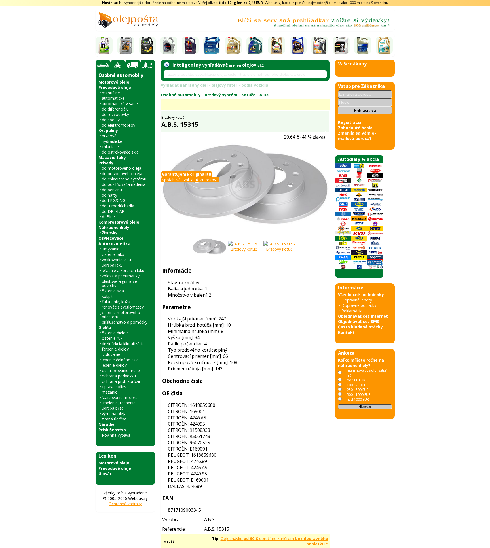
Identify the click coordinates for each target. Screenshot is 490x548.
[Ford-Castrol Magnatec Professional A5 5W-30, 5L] (254, 45)
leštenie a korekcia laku (123, 270)
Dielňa (104, 327)
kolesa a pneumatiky (121, 276)
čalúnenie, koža (116, 301)
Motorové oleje (113, 82)
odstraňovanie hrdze (121, 370)
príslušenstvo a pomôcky (124, 322)
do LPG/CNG (113, 200)
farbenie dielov (115, 349)
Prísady (105, 162)
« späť (169, 541)
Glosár (104, 473)
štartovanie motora (120, 397)
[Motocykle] (118, 65)
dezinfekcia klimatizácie (123, 343)
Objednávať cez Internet (363, 316)
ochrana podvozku (119, 376)
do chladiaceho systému (124, 179)
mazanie (109, 392)
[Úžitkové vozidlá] (132, 65)
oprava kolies (114, 386)
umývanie (110, 249)
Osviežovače (111, 238)
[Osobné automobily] (103, 65)
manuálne (111, 92)
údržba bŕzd (113, 408)
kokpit (107, 296)
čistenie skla (113, 291)
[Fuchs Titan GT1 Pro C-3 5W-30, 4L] (168, 45)
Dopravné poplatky (358, 305)
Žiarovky (109, 232)
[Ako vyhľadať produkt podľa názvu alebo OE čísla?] (167, 65)
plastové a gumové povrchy (119, 283)
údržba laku (112, 265)
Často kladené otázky (360, 327)
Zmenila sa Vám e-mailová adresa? (357, 135)
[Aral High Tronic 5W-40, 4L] (211, 45)
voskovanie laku (116, 259)
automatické (113, 98)
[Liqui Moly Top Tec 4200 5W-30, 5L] (125, 45)
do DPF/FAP (113, 211)
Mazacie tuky (112, 157)
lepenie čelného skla (120, 359)
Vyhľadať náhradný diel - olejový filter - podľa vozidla (214, 85)
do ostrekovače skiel (121, 152)
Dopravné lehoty (356, 300)
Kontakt (346, 332)
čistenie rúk (112, 338)
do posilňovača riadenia (123, 184)
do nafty (109, 195)
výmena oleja (114, 413)
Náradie (106, 424)
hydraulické (112, 141)
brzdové (109, 136)
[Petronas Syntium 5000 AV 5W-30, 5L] (384, 45)
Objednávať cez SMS (358, 321)
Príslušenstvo (112, 429)
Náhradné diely (113, 227)
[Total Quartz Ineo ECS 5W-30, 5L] (276, 45)
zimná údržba (114, 419)
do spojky (111, 119)
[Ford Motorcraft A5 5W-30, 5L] (341, 45)
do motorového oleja (121, 168)
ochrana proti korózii (121, 381)
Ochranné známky (125, 503)
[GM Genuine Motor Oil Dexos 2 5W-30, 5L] (362, 45)
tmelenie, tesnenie (119, 402)
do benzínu (112, 189)
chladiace (110, 146)
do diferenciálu (115, 109)
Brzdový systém (221, 94)
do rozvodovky (115, 114)
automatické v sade (120, 103)
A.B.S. (265, 94)
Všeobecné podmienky (361, 294)
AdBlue (108, 216)
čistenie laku (113, 254)
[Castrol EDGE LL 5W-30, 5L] (233, 45)
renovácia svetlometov (123, 307)
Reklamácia (351, 310)
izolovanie (111, 354)
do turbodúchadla (118, 206)
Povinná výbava (116, 435)
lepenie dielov (114, 365)
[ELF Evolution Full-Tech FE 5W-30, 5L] (298, 45)
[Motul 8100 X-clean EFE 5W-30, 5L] (190, 45)
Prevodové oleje (114, 87)
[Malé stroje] (147, 65)
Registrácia (350, 122)
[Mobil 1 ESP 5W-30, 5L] (104, 45)
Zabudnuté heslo (355, 127)
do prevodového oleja (122, 173)
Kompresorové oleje (118, 222)
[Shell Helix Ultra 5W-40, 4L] (319, 45)
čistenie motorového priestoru (121, 314)
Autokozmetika (114, 243)
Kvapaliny (108, 130)
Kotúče (248, 94)
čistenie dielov (115, 332)
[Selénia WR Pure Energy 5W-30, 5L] (147, 45)
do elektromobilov (118, 125)
